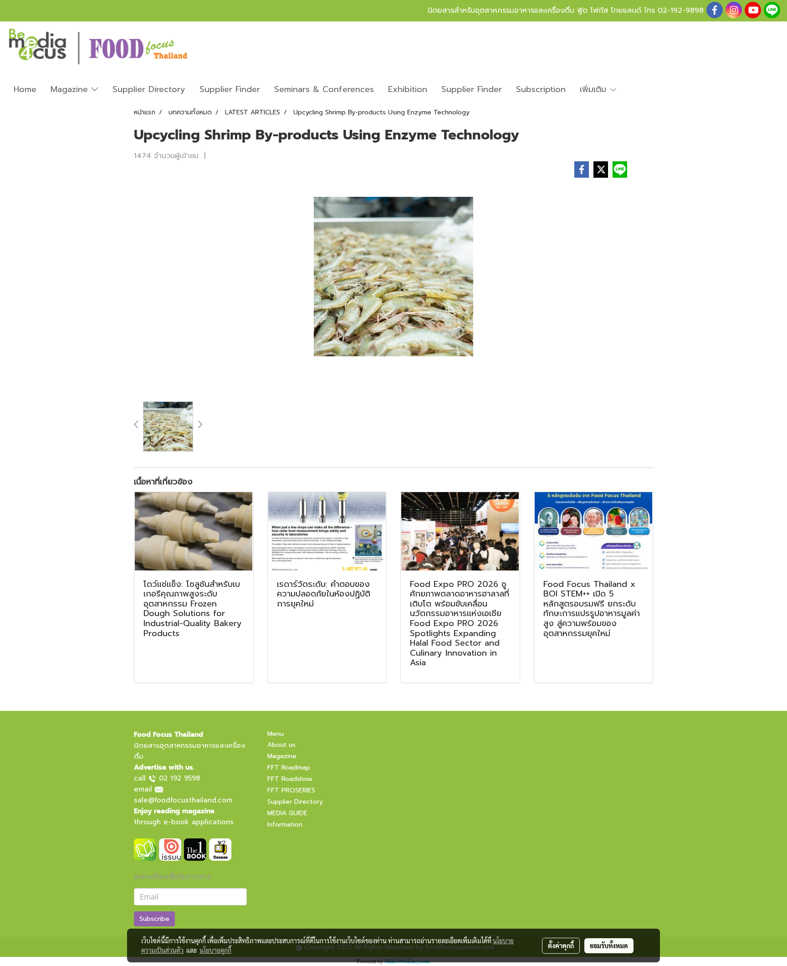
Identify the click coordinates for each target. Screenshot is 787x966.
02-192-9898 (681, 10)
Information (284, 824)
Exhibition (407, 89)
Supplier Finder (229, 89)
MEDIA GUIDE (287, 813)
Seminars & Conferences (324, 89)
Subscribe (154, 919)
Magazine (71, 89)
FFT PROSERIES (291, 790)
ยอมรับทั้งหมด (609, 945)
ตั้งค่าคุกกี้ (561, 945)
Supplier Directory (148, 89)
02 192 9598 (179, 778)
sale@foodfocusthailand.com (183, 800)
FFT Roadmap (288, 767)
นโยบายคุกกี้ (215, 950)
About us (281, 745)
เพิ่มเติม (594, 89)
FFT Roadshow (289, 779)
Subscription (541, 89)
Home (25, 89)
